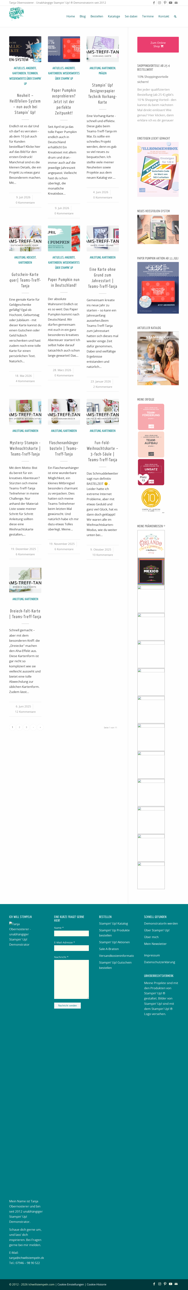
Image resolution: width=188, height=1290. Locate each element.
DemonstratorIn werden (161, 923)
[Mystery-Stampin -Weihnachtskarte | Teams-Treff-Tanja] (25, 412)
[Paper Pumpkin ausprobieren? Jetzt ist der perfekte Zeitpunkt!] (64, 49)
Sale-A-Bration (109, 949)
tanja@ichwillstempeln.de (26, 1257)
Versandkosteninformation (116, 955)
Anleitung (95, 68)
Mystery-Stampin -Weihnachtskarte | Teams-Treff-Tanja (25, 448)
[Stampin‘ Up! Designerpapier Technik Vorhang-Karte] (103, 49)
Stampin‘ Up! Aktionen (114, 942)
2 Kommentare (102, 387)
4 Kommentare (25, 381)
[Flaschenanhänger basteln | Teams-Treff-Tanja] (64, 412)
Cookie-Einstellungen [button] (70, 1284)
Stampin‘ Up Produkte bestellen (114, 933)
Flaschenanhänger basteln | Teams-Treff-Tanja (64, 448)
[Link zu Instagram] (159, 2)
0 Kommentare (25, 202)
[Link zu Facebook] (154, 2)
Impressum (152, 955)
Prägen (102, 73)
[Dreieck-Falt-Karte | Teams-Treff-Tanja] (25, 580)
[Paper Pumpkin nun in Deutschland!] (64, 238)
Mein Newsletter (155, 944)
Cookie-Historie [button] (96, 1284)
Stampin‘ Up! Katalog (113, 923)
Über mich (151, 937)
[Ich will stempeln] (16, 16)
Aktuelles (19, 68)
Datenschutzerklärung (159, 962)
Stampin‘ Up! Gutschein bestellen (115, 965)
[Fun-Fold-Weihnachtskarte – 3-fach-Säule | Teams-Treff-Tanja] (103, 412)
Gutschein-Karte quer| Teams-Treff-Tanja (25, 280)
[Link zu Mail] (176, 2)
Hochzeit (31, 257)
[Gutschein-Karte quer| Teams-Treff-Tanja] (25, 238)
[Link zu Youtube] (170, 2)
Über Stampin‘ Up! (156, 930)
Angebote (31, 68)
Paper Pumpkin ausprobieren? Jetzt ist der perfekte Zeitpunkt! (64, 102)
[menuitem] (70, 16)
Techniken (32, 73)
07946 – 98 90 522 (28, 1263)
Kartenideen (19, 73)
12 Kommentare (25, 712)
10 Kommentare (102, 555)
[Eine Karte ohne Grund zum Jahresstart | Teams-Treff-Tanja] (103, 238)
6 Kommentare (25, 554)
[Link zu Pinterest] (165, 2)
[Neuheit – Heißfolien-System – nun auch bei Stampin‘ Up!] (25, 49)
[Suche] (175, 16)
